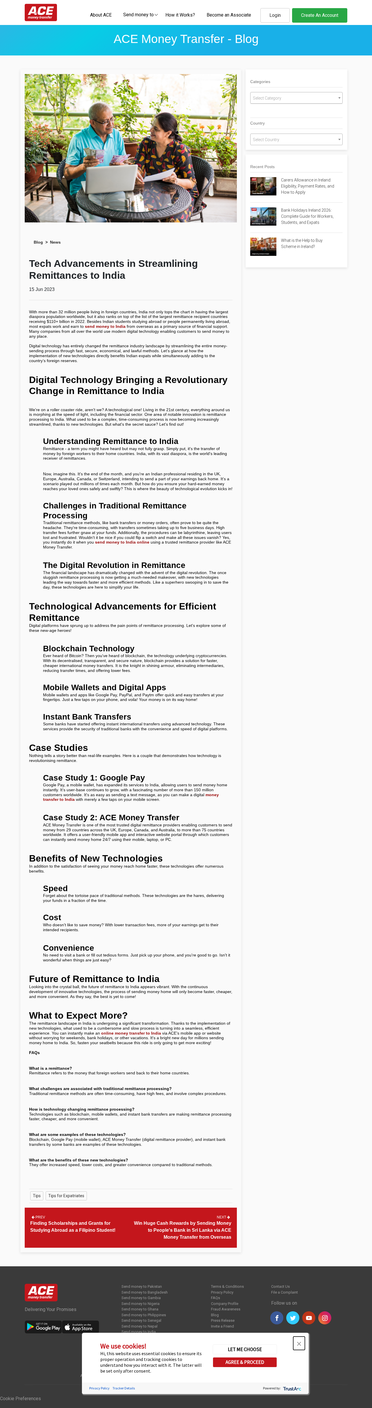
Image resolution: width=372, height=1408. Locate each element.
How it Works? (180, 15)
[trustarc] (292, 1388)
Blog (38, 242)
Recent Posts (262, 166)
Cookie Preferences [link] (20, 1398)
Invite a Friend (222, 1326)
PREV (40, 1217)
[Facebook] (276, 1317)
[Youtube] (308, 1317)
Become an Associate (229, 15)
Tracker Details (123, 1388)
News (55, 242)
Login (275, 15)
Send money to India (138, 1332)
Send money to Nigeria (140, 1303)
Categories (260, 81)
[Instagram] (324, 1317)
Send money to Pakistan (141, 1286)
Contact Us (280, 1286)
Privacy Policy (222, 1292)
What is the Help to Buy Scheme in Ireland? (302, 243)
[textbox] (138, 14)
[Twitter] (292, 1317)
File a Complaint (284, 1292)
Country (257, 123)
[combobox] (138, 14)
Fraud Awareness (225, 1309)
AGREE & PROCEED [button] (245, 1362)
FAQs (215, 1298)
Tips (37, 1195)
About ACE (101, 15)
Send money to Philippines (143, 1315)
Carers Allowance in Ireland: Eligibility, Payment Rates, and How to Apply (307, 186)
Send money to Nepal (139, 1326)
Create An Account (319, 15)
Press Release (223, 1320)
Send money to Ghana (139, 1309)
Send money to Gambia (141, 1298)
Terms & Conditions (227, 1286)
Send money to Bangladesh (144, 1292)
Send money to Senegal (141, 1320)
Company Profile (224, 1303)
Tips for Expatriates (66, 1195)
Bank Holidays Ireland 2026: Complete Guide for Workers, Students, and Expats (307, 216)
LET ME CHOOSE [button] (245, 1349)
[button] (299, 1343)
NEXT (222, 1217)
